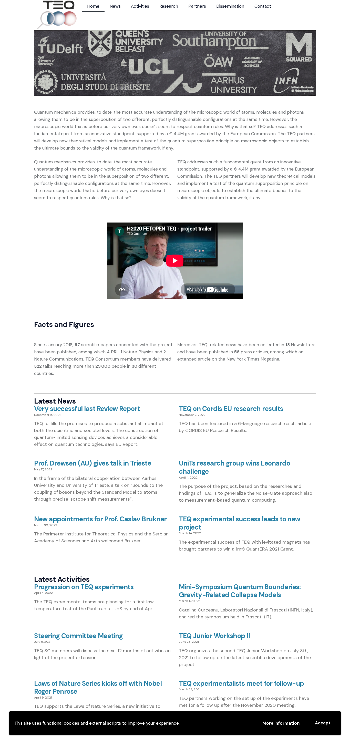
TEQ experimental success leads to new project (239, 523)
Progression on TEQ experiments (83, 587)
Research (168, 6)
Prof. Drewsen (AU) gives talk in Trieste (92, 463)
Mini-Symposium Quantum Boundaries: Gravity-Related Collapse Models (240, 591)
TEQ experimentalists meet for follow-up (241, 684)
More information (281, 723)
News (115, 6)
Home (93, 6)
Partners (197, 6)
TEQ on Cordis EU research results (231, 409)
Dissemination (230, 6)
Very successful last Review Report (87, 409)
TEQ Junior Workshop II (214, 636)
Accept (323, 723)
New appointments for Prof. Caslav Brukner (100, 519)
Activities (140, 6)
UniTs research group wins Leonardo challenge (234, 467)
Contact (262, 6)
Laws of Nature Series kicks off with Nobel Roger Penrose (98, 688)
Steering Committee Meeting (78, 636)
